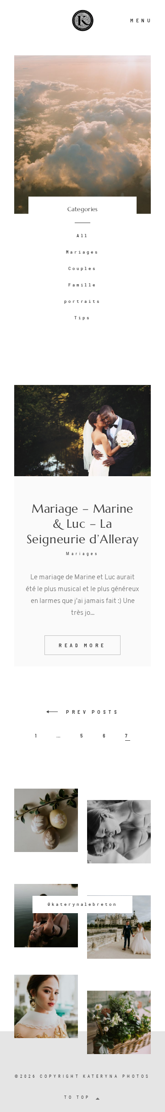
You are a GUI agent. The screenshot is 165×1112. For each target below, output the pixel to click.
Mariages (82, 252)
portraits (82, 301)
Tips (82, 317)
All (83, 235)
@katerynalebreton (82, 904)
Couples (82, 268)
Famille (82, 284)
